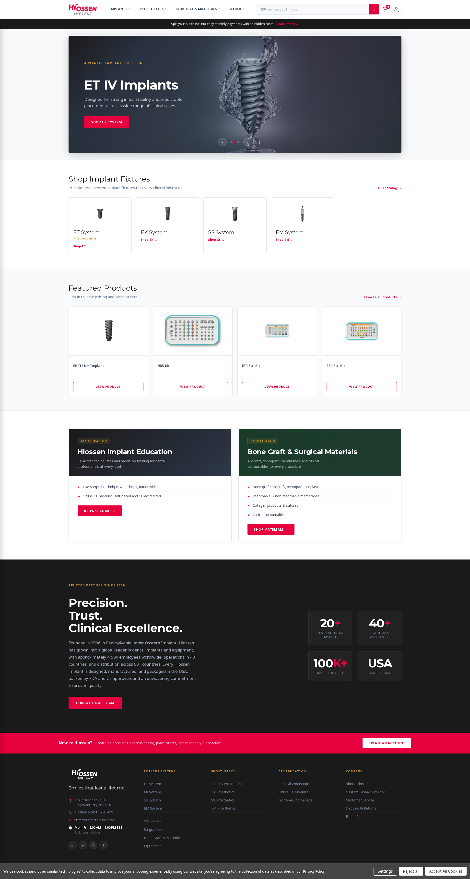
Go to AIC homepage (296, 800)
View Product (108, 387)
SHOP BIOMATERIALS (110, 128)
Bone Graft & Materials (162, 837)
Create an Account (386, 743)
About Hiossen (357, 783)
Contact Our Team (95, 702)
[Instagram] (93, 845)
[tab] (232, 142)
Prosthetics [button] (153, 9)
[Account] (396, 9)
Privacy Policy (313, 871)
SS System (152, 800)
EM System (153, 808)
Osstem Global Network (365, 792)
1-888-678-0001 (86, 812)
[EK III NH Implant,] (108, 331)
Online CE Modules (293, 792)
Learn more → (287, 24)
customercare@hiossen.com (94, 820)
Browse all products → (382, 297)
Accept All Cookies (446, 871)
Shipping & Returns (361, 808)
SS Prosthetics (223, 800)
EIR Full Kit (251, 365)
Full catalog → (389, 188)
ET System (152, 783)
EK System (152, 792)
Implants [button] (119, 9)
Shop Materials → (271, 529)
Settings (385, 871)
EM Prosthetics (223, 808)
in (72, 845)
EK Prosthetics (223, 792)
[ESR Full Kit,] (361, 331)
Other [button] (237, 9)
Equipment (152, 846)
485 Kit (164, 365)
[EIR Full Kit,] (277, 331)
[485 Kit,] (193, 331)
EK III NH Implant (88, 365)
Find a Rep (354, 816)
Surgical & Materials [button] (198, 9)
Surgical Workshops (294, 783)
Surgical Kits (153, 829)
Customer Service (360, 800)
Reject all (411, 871)
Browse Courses (100, 511)
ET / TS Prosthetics (226, 783)
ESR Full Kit (336, 365)
